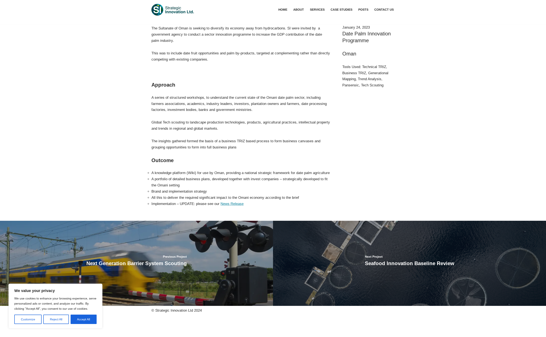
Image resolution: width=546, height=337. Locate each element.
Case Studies (341, 9)
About (298, 9)
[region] (55, 306)
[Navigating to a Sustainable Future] (172, 10)
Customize (28, 319)
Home (282, 9)
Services (317, 9)
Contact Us (384, 9)
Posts (363, 9)
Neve (155, 326)
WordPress (191, 326)
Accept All (83, 319)
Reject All (56, 319)
